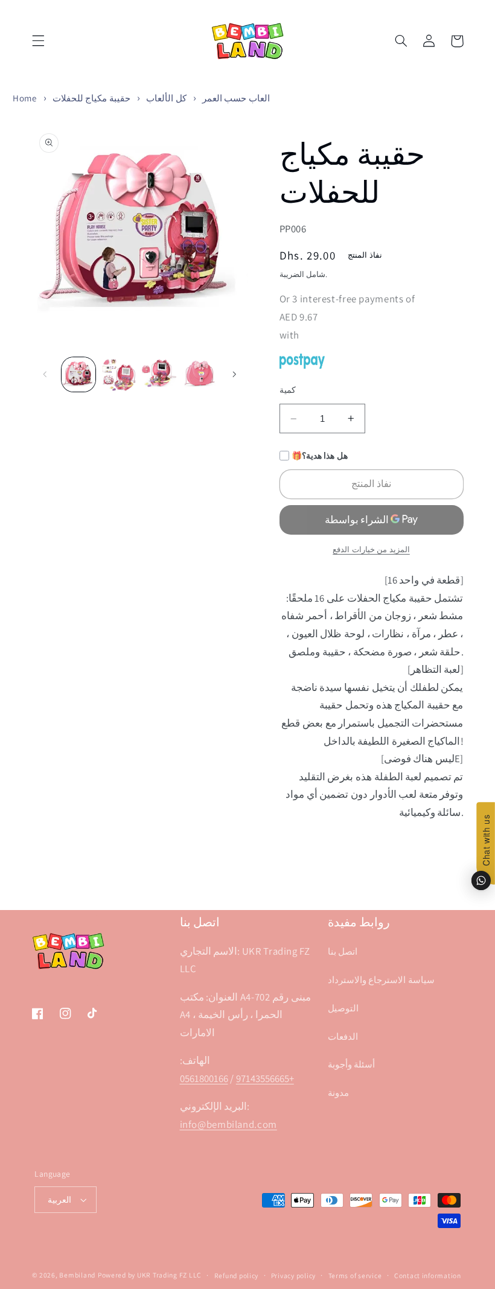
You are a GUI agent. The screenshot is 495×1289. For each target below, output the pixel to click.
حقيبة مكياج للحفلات (91, 98)
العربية (59, 1199)
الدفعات (343, 1036)
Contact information (427, 1275)
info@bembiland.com (228, 1124)
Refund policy (236, 1275)
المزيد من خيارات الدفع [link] (371, 549)
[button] (38, 41)
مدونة (338, 1092)
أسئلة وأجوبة (351, 1064)
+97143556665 (265, 1078)
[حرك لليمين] (234, 374)
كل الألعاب (166, 98)
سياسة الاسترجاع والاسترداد (381, 979)
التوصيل (343, 1008)
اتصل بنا (343, 951)
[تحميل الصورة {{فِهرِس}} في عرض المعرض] (78, 374)
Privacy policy (293, 1275)
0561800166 (204, 1078)
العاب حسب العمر (236, 98)
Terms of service (355, 1275)
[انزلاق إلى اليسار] (45, 374)
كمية (287, 389)
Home (25, 98)
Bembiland (77, 1274)
